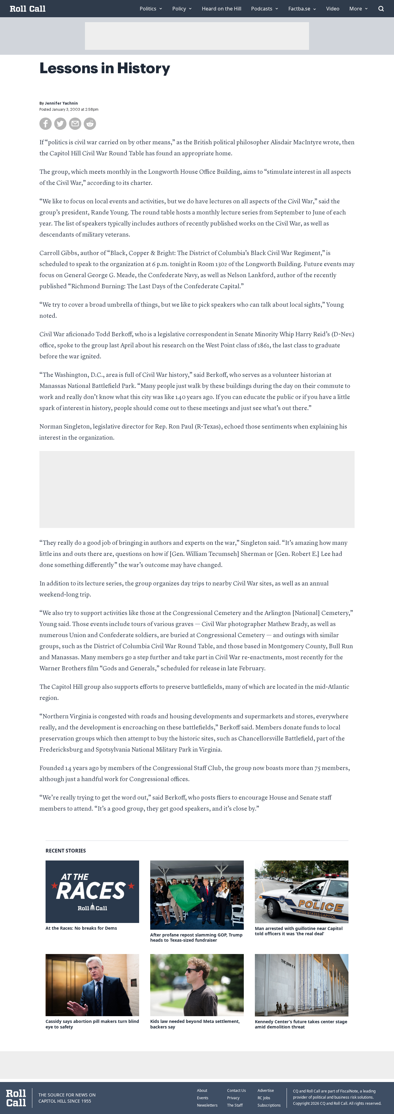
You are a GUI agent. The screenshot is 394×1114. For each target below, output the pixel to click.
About (202, 1090)
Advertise (266, 1090)
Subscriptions (269, 1105)
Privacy (233, 1097)
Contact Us (236, 1090)
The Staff (235, 1105)
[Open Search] (381, 9)
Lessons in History (104, 68)
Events (202, 1097)
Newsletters (207, 1105)
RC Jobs (264, 1097)
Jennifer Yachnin (61, 103)
